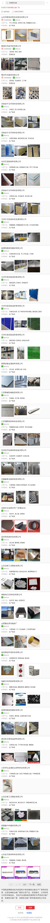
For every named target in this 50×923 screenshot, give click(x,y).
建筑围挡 (12, 283)
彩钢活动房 (13, 311)
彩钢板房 (25, 283)
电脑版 (29, 913)
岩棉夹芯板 (22, 23)
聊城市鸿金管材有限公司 (11, 46)
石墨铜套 (12, 485)
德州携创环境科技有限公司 (12, 652)
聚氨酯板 (12, 225)
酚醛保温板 (13, 687)
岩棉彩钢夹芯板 (25, 716)
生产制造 (12, 25)
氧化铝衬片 (22, 802)
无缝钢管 (18, 80)
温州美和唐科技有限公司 (11, 537)
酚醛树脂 (21, 687)
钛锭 (24, 369)
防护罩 (11, 600)
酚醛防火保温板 (30, 687)
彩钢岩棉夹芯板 (14, 254)
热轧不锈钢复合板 (25, 774)
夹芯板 (17, 398)
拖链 (16, 600)
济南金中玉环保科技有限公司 (13, 103)
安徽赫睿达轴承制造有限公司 (13, 479)
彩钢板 (11, 398)
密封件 (11, 514)
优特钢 (11, 52)
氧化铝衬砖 (23, 571)
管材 (16, 52)
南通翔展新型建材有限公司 (12, 248)
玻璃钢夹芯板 (24, 167)
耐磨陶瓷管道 (14, 571)
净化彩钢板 (28, 427)
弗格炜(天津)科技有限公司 (11, 594)
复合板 (11, 369)
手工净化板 (13, 23)
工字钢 (24, 80)
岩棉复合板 (13, 196)
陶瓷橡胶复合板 (31, 802)
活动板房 (21, 196)
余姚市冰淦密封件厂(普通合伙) (13, 508)
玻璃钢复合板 (14, 167)
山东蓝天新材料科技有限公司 (13, 854)
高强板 (11, 80)
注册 (30, 907)
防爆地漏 (21, 658)
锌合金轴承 (32, 485)
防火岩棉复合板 (20, 109)
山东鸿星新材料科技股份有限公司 (14, 17)
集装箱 (18, 340)
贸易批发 (12, 54)
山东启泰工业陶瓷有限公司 (12, 565)
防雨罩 (21, 427)
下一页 (32, 884)
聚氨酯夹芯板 (34, 831)
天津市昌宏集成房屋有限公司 (13, 277)
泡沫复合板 (28, 196)
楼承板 (22, 398)
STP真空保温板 (23, 745)
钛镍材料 (12, 456)
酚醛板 (31, 745)
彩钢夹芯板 (13, 831)
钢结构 (27, 658)
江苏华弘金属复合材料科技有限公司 (15, 768)
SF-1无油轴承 (21, 629)
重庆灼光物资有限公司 (10, 75)
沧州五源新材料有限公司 (11, 161)
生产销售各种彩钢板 (25, 311)
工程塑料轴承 (31, 629)
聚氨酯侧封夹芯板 (22, 225)
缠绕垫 (22, 514)
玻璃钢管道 (13, 658)
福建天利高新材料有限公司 (12, 681)
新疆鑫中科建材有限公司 (11, 825)
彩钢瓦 (11, 109)
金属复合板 (18, 369)
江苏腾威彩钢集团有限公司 (12, 392)
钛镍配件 (19, 456)
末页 (39, 884)
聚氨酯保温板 (14, 427)
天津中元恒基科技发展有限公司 (13, 219)
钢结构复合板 (22, 138)
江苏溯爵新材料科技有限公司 (13, 421)
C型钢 (31, 254)
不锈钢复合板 (14, 774)
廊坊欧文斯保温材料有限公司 (13, 739)
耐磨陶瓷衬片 (32, 571)
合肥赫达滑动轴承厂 (9, 623)
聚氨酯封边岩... (31, 23)
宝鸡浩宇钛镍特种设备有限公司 (13, 450)
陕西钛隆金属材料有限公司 (12, 363)
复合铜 (11, 543)
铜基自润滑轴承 (21, 485)
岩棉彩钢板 (13, 138)
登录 (19, 907)
